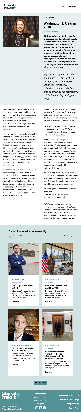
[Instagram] (36, 407)
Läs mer (15, 302)
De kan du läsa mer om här (63, 218)
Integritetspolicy (73, 404)
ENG (71, 6)
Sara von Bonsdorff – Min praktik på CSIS (56, 287)
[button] (62, 6)
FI (75, 6)
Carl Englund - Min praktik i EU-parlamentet (23, 349)
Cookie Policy (74, 408)
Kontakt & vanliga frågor (69, 399)
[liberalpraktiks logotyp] (20, 6)
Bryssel (14, 345)
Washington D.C (16, 283)
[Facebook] (44, 407)
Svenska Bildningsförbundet (12, 409)
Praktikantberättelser (18, 279)
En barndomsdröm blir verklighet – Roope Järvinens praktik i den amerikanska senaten (55, 355)
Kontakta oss (40, 393)
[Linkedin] (40, 407)
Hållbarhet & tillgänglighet (68, 395)
